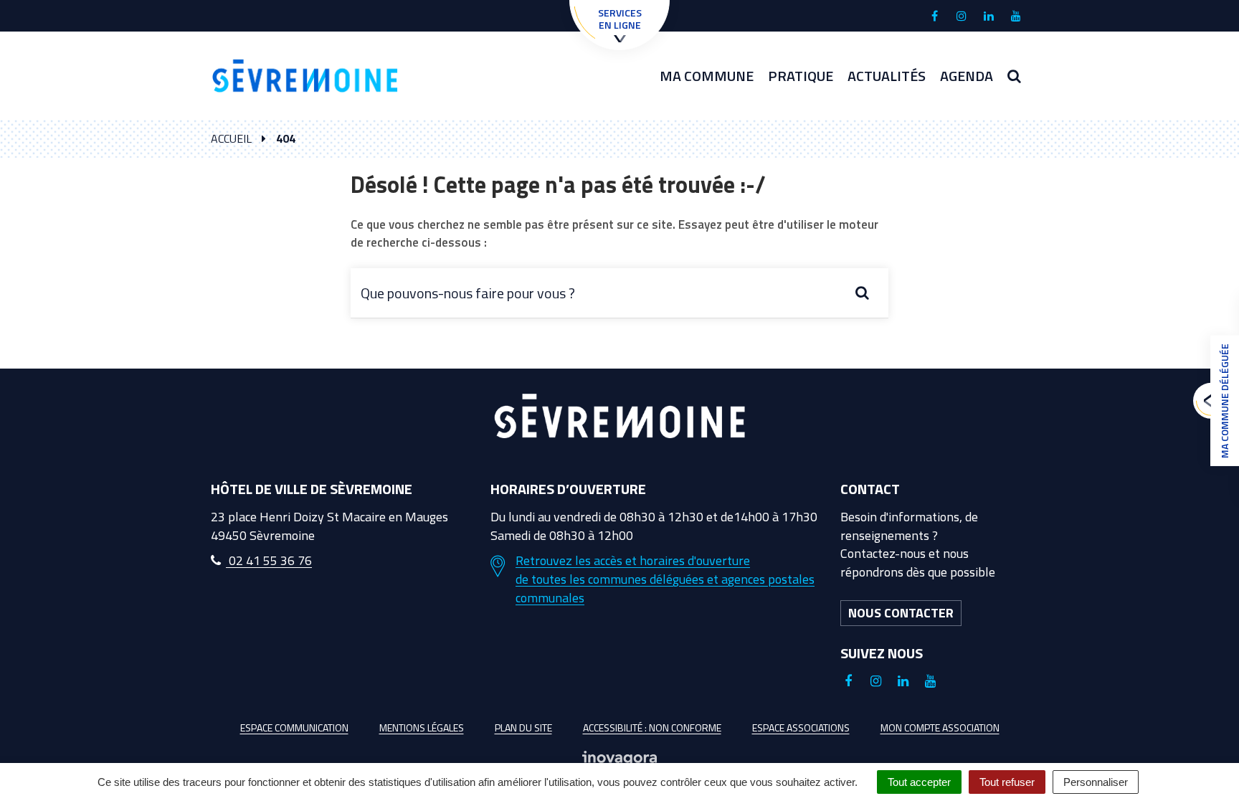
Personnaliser (1095, 782)
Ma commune (707, 76)
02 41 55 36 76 (269, 560)
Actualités (887, 76)
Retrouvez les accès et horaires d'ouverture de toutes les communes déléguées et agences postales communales (665, 579)
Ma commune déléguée (1224, 400)
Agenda (966, 76)
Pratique (800, 76)
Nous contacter (901, 612)
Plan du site (523, 727)
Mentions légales (421, 727)
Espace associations (801, 727)
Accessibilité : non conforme (652, 727)
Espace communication (294, 727)
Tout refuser (1007, 782)
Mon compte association (940, 727)
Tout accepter (919, 782)
